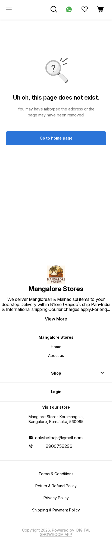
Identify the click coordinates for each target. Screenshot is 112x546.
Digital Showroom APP (65, 532)
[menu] (9, 10)
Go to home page (56, 138)
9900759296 (59, 446)
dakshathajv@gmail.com (59, 437)
